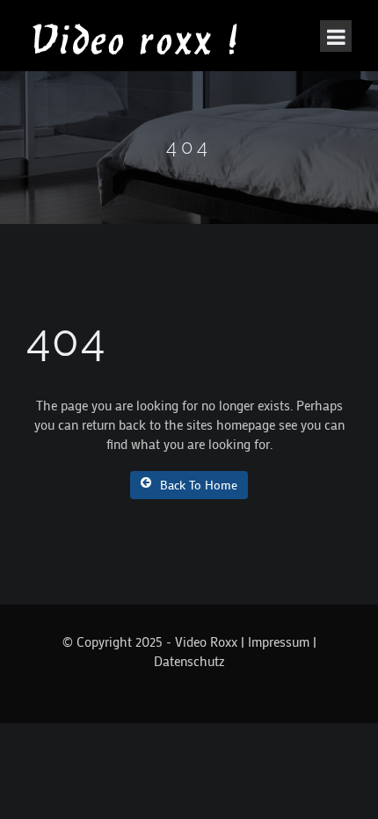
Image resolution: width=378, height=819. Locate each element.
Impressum (278, 641)
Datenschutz (189, 661)
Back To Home (198, 484)
